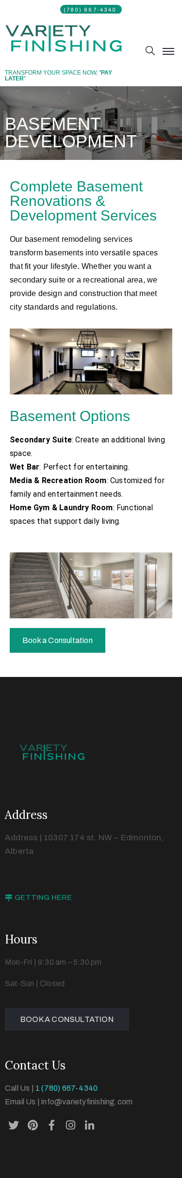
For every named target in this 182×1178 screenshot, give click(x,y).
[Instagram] (71, 1125)
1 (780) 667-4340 (66, 1088)
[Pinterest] (32, 1125)
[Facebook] (51, 1125)
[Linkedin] (90, 1125)
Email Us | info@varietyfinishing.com (68, 1102)
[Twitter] (13, 1125)
